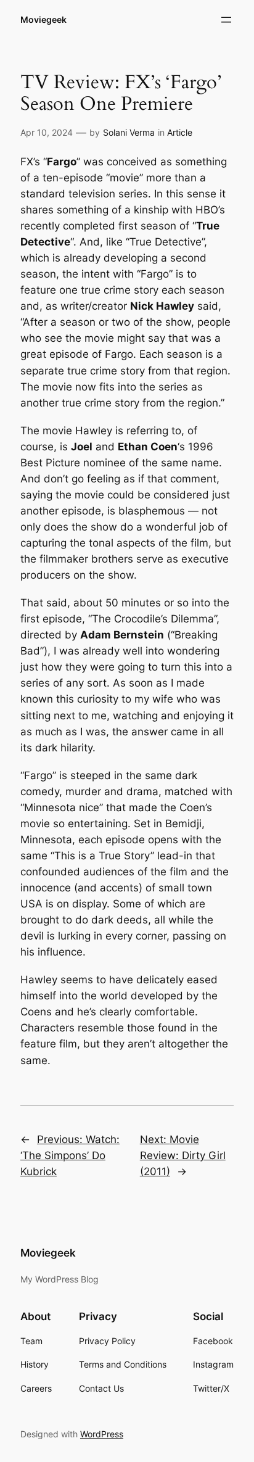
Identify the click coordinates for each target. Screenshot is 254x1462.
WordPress (101, 1434)
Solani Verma (129, 132)
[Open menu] (226, 19)
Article (179, 132)
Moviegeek (43, 19)
